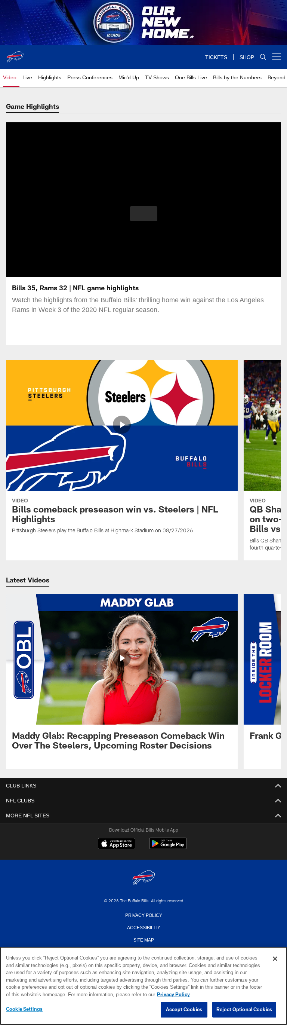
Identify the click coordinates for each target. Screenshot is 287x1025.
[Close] (275, 959)
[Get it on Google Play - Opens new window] (168, 847)
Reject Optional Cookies (244, 1010)
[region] (143, 986)
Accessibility (143, 927)
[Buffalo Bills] (143, 878)
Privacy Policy (143, 914)
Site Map (144, 939)
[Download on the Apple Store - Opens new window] (116, 844)
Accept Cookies (184, 1010)
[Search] (263, 57)
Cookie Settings (24, 1009)
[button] (143, 213)
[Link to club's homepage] (15, 54)
